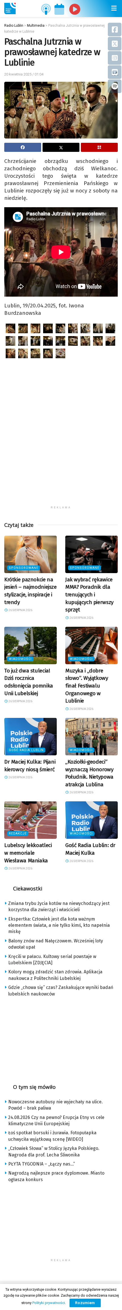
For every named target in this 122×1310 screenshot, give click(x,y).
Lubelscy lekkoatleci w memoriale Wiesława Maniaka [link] (28, 852)
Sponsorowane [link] (23, 568)
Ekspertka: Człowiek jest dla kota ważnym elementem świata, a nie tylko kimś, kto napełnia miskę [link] (59, 925)
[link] (10, 8)
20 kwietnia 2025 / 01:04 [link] (23, 74)
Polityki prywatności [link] (48, 1303)
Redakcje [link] (18, 833)
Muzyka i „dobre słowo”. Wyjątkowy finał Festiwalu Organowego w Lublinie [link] (86, 685)
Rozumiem (85, 1303)
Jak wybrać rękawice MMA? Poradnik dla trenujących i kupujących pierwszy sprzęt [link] (89, 594)
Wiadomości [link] (20, 659)
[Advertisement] (61, 442)
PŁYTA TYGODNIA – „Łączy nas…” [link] (41, 1164)
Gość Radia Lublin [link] (26, 750)
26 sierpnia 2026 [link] (20, 610)
